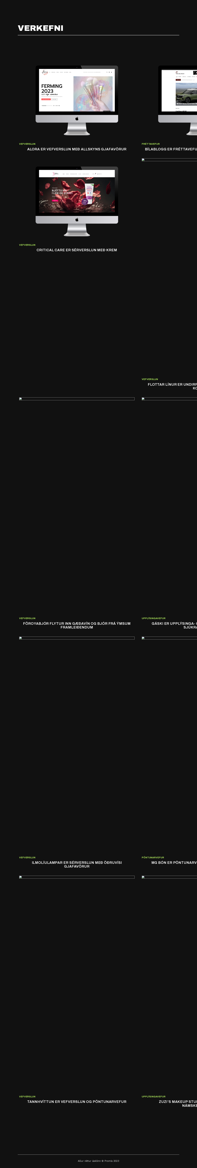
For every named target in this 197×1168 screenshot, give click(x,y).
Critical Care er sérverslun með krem (77, 250)
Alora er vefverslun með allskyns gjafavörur (77, 149)
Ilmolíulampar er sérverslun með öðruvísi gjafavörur (77, 864)
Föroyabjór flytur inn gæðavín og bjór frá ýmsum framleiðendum (77, 625)
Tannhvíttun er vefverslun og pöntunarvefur (76, 1102)
